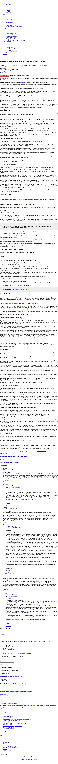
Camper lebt (24, 82)
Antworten (5, 484)
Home (1, 65)
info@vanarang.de (10, 558)
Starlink (8, 201)
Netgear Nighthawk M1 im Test (9, 462)
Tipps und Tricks (22, 65)
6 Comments (3, 72)
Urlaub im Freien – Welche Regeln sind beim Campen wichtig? (16, 691)
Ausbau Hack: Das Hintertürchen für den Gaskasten (13, 683)
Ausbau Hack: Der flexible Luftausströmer (11, 676)
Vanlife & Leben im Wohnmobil (10, 65)
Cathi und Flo (8, 71)
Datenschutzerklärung (42, 451)
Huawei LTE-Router (24, 311)
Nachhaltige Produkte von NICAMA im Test (13, 456)
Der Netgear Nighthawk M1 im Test (20, 289)
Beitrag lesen (3, 679)
